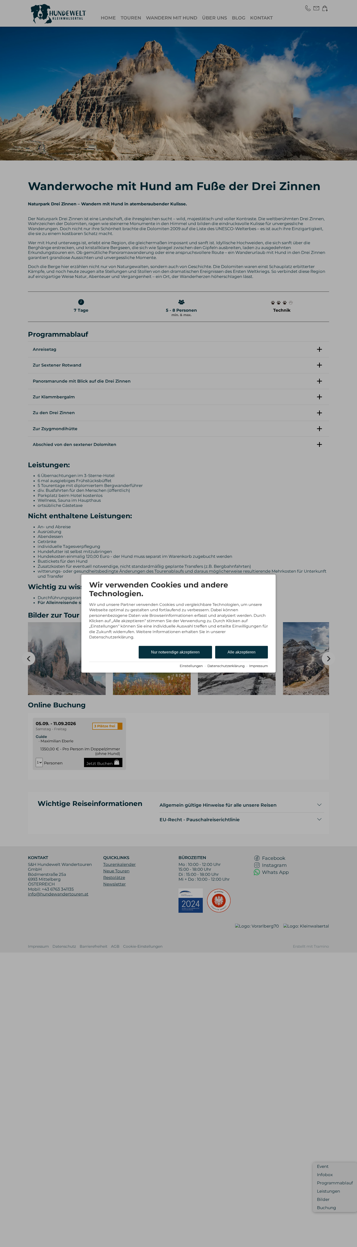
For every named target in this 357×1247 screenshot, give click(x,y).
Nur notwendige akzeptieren (175, 652)
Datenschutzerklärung (226, 666)
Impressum (258, 666)
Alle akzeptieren (241, 652)
